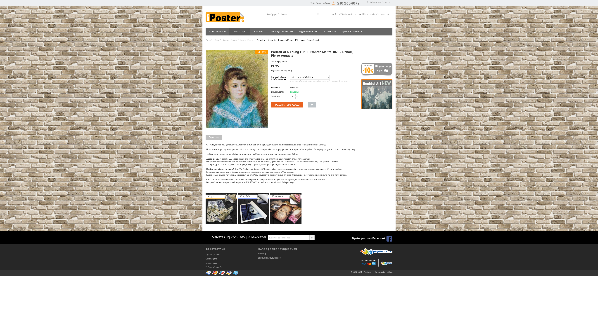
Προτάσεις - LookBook (352, 31)
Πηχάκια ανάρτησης (308, 31)
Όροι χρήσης (211, 259)
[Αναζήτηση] (318, 15)
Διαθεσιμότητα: (278, 92)
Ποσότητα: (275, 96)
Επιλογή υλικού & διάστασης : (279, 78)
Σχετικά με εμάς (213, 254)
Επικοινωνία (211, 263)
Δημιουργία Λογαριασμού (269, 258)
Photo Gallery (329, 31)
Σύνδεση (262, 253)
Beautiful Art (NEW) (217, 31)
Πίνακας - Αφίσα (240, 31)
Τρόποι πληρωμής (214, 267)
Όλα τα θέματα (246, 40)
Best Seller (258, 31)
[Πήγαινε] (311, 237)
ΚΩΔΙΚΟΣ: (276, 87)
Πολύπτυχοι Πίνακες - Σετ (281, 31)
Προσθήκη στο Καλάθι (287, 105)
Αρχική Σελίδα (212, 40)
